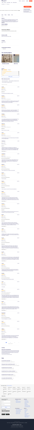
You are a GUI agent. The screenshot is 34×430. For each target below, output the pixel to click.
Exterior (5, 2)
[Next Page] (18, 342)
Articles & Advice (15, 2)
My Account (26, 400)
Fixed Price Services (18, 402)
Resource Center (27, 402)
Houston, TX (28, 387)
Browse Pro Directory (18, 401)
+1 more (19, 10)
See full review (4, 151)
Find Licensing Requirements (5, 353)
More (11, 2)
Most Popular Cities (3, 385)
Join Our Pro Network (18, 410)
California (15, 424)
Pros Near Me (26, 404)
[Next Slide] (3, 66)
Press (25, 412)
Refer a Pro (26, 403)
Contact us (26, 414)
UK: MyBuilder (25, 422)
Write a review (10, 76)
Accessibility (20, 424)
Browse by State (9, 385)
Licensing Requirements (27, 406)
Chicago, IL (14, 387)
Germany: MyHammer (13, 422)
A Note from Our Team (27, 405)
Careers (25, 411)
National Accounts (18, 413)
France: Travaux (8, 422)
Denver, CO (23, 387)
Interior (2, 2)
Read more (3, 22)
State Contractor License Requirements (6, 349)
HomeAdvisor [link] (3, 4)
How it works (26, 409)
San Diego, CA (24, 391)
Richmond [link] (8, 4)
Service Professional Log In (19, 409)
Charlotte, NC (10, 387)
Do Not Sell (17, 424)
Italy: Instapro (17, 422)
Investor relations (27, 413)
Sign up (6, 407)
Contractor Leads (18, 412)
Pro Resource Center (18, 411)
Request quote (28, 6)
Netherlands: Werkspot (21, 422)
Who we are (26, 410)
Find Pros (17, 400)
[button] (7, 59)
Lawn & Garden (8, 2)
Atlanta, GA (4, 387)
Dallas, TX (18, 387)
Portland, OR (9, 391)
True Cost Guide (26, 401)
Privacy (13, 424)
